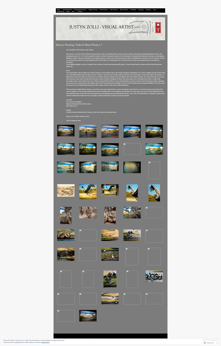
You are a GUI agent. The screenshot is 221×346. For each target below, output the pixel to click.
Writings (148, 9)
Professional (60, 11)
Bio (73, 11)
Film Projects (114, 9)
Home (58, 9)
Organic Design (93, 9)
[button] (67, 131)
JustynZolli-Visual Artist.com (70, 5)
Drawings (141, 9)
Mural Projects (124, 9)
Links (154, 9)
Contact (80, 11)
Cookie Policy (45, 342)
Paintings (133, 9)
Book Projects (104, 9)
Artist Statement (67, 9)
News (68, 11)
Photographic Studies (80, 9)
